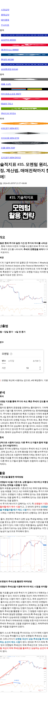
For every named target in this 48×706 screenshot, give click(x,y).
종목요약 (5, 15)
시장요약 (5, 10)
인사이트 (5, 25)
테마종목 (5, 20)
